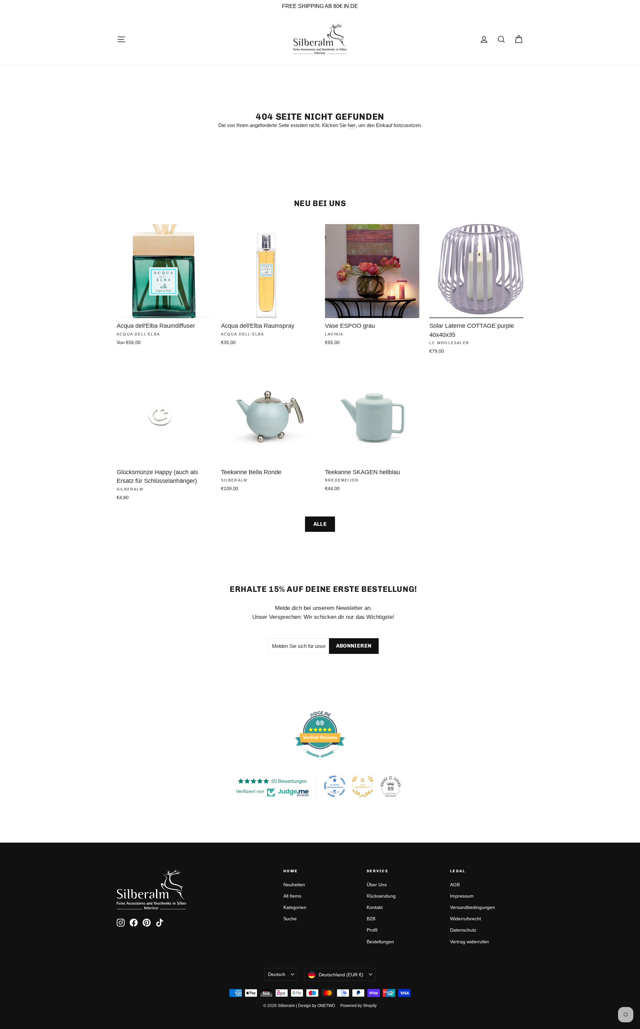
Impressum (462, 896)
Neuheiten (294, 884)
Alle (320, 524)
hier (352, 125)
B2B (371, 918)
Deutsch (276, 974)
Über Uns (377, 884)
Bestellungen (380, 941)
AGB (455, 884)
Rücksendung (381, 896)
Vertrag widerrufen (469, 941)
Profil (372, 930)
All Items (292, 896)
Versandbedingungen (472, 907)
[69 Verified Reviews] (320, 761)
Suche (290, 918)
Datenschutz (463, 930)
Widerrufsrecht (465, 918)
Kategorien (294, 907)
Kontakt (375, 907)
